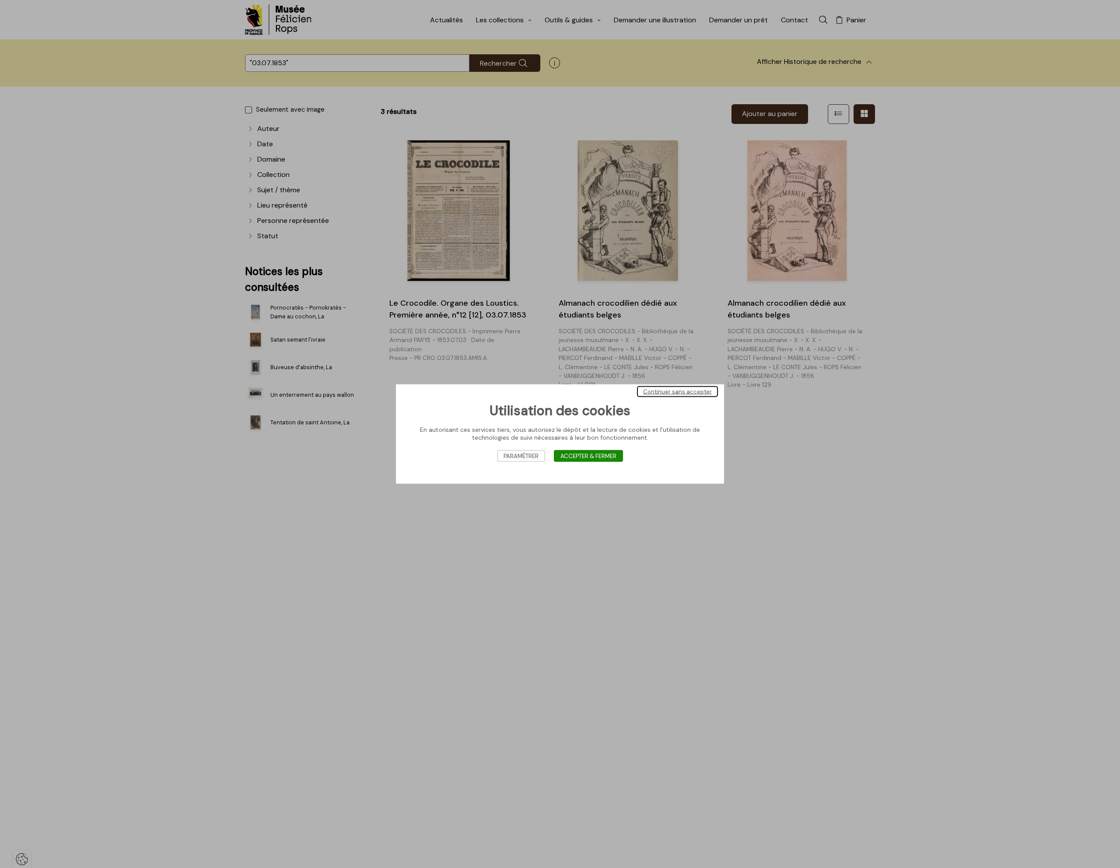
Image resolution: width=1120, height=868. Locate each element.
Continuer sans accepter (677, 391)
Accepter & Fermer (588, 456)
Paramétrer (521, 456)
